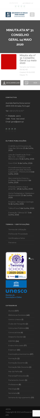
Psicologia (12, 389)
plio (7, 415)
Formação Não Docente (18, 367)
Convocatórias (14, 333)
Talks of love (13, 208)
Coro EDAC (13, 163)
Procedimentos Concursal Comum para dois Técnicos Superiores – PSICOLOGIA (19, 170)
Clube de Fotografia (16, 324)
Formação (12, 359)
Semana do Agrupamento (19, 398)
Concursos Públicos (16, 328)
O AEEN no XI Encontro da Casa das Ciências (19, 147)
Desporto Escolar (15, 337)
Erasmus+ (12, 350)
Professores (13, 385)
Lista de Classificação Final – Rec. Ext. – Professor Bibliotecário (19, 157)
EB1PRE (11, 341)
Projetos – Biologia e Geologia (20, 202)
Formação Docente (16, 363)
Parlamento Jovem (16, 380)
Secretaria (12, 393)
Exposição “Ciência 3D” (17, 213)
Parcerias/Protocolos (17, 376)
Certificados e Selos (16, 238)
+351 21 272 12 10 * (16, 111)
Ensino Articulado (15, 346)
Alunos (11, 311)
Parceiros (12, 243)
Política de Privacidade (18, 234)
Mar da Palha (14, 372)
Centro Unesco (14, 320)
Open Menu (32, 14)
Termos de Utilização (17, 230)
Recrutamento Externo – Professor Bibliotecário (19, 179)
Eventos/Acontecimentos (19, 354)
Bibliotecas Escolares (17, 315)
